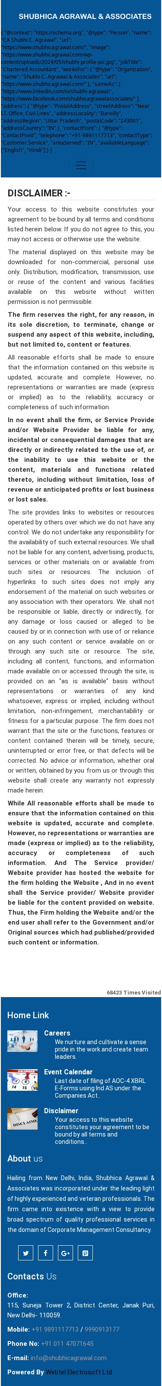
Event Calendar (68, 1072)
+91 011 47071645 (67, 1344)
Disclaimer (61, 1110)
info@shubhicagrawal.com (69, 1358)
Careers (57, 1033)
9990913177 (102, 1329)
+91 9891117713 (55, 1329)
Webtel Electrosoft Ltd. (79, 1372)
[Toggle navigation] (81, 165)
